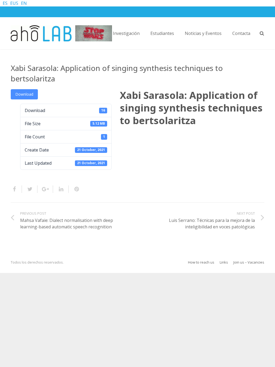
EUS (14, 3)
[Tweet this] (30, 189)
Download (24, 94)
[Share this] (16, 189)
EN (24, 3)
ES (5, 3)
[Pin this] (74, 189)
